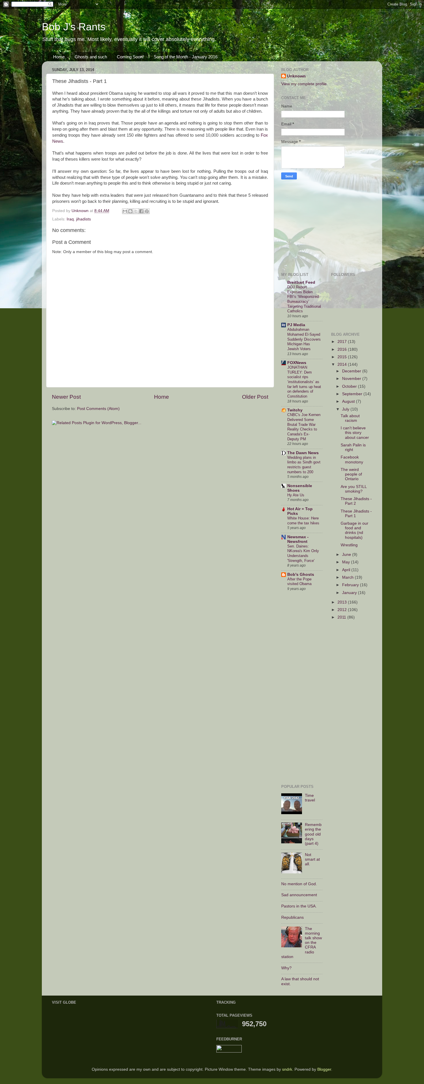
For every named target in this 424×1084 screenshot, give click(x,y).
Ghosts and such (91, 56)
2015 (342, 357)
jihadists (83, 219)
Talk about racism (350, 418)
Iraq (70, 219)
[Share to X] (136, 211)
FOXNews (296, 363)
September (352, 394)
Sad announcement (299, 895)
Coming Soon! (130, 56)
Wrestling (349, 545)
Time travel (310, 797)
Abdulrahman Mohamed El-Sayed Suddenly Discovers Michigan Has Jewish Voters (304, 339)
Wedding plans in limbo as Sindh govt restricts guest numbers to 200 (303, 464)
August (349, 401)
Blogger (324, 1069)
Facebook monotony (352, 459)
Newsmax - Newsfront (298, 539)
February (351, 585)
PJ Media (296, 325)
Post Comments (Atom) (98, 408)
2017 (342, 341)
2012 (342, 610)
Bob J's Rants (74, 27)
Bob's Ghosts (300, 574)
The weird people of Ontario (351, 474)
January (350, 593)
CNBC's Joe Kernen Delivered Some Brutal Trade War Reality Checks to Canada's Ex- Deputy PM (303, 427)
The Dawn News (303, 453)
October (350, 386)
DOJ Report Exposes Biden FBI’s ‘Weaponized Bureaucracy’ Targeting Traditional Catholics (304, 299)
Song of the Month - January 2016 (185, 56)
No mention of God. (299, 884)
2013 (342, 602)
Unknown (296, 76)
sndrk (287, 1069)
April (346, 570)
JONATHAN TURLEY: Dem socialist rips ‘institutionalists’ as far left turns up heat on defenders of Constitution (304, 381)
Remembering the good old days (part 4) (313, 834)
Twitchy (295, 410)
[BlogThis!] (130, 211)
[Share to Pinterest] (147, 211)
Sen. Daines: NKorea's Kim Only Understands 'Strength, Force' (303, 553)
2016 (342, 349)
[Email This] (125, 211)
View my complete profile (304, 84)
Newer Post (66, 397)
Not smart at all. (312, 859)
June (347, 554)
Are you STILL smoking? (354, 489)
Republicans (292, 917)
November (352, 378)
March (348, 577)
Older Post (255, 397)
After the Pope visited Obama (299, 581)
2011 (342, 617)
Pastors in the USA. (299, 906)
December (352, 371)
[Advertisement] (317, 224)
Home (59, 56)
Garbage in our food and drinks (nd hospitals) (354, 530)
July (346, 409)
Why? (286, 968)
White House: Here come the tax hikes (303, 520)
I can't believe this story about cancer (355, 432)
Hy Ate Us (295, 495)
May (346, 562)
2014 (342, 364)
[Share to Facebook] (141, 211)
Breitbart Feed (301, 282)
